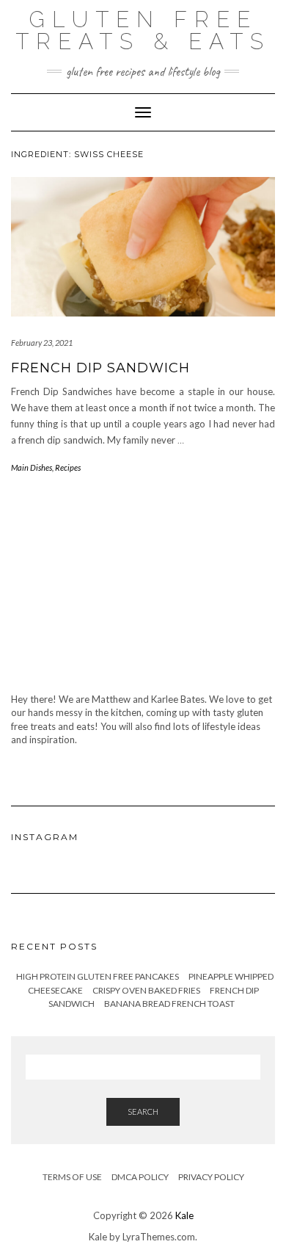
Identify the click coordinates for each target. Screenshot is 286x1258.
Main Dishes (31, 467)
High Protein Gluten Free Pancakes (97, 976)
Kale (184, 1215)
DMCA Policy (140, 1176)
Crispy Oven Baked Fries (146, 990)
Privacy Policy (211, 1176)
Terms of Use (72, 1176)
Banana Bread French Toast (169, 1003)
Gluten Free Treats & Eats (143, 30)
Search (143, 1111)
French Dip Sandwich (100, 368)
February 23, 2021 (42, 342)
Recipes (68, 467)
